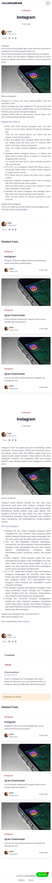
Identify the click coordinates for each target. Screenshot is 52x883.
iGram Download (11, 672)
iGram (6, 679)
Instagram (26, 10)
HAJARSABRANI (12, 3)
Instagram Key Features (10, 122)
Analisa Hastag (23, 621)
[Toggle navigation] (47, 3)
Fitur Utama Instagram (9, 526)
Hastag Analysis (21, 209)
